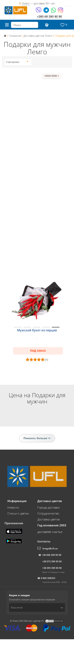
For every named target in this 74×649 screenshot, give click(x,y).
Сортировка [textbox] (12, 62)
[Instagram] (60, 11)
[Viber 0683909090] (39, 11)
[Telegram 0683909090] (46, 11)
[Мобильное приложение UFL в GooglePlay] (14, 541)
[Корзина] (46, 25)
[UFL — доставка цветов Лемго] (16, 10)
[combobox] (17, 62)
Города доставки (48, 507)
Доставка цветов (48, 519)
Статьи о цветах (18, 513)
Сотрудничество (48, 513)
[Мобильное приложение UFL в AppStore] (14, 531)
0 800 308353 (48, 578)
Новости (13, 507)
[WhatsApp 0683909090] (54, 11)
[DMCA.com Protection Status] (54, 620)
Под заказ (38, 350)
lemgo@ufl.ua (50, 548)
